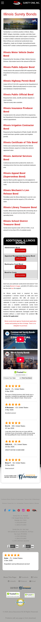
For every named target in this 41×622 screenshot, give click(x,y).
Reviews (4, 503)
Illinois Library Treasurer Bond (20, 207)
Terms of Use (28, 499)
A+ (17, 546)
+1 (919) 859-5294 (20, 522)
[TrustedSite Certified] (20, 373)
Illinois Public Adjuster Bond (19, 67)
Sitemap (37, 503)
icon (12, 288)
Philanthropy (36, 499)
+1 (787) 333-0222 (20, 536)
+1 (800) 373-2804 (20, 525)
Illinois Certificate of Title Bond (20, 142)
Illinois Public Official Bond (18, 94)
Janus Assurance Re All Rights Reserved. (23, 612)
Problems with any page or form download (20, 618)
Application (20, 250)
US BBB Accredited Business (11, 546)
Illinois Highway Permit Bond (19, 81)
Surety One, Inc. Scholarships (15, 503)
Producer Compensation (17, 499)
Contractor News (5, 499)
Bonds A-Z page (15, 286)
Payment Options (28, 503)
